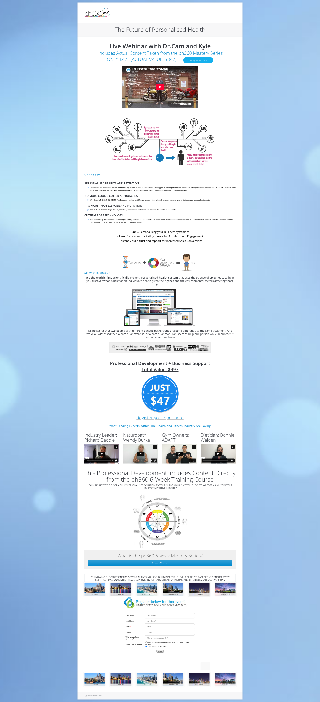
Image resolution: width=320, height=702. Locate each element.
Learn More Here (161, 563)
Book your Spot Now (198, 60)
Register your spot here (160, 418)
